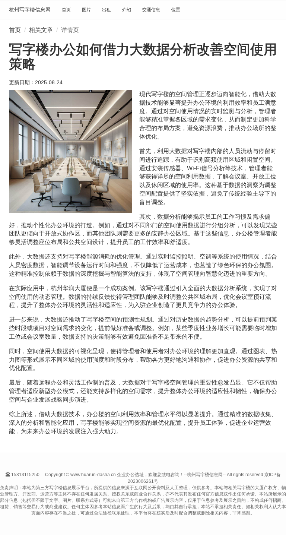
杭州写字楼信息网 (30, 10)
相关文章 (41, 30)
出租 (106, 9)
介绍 (126, 9)
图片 (86, 9)
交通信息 (151, 9)
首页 (66, 9)
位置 (175, 9)
